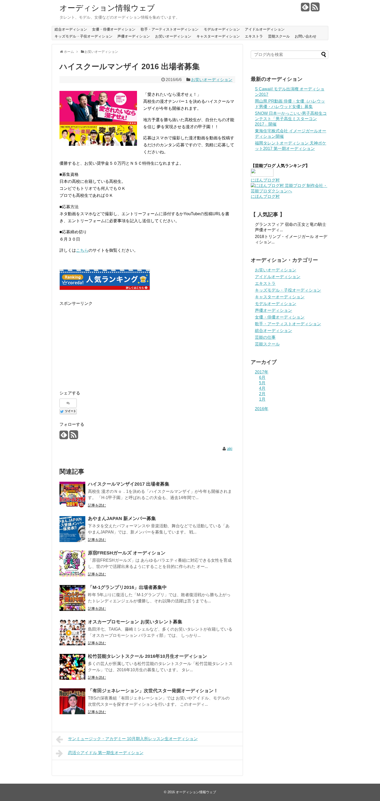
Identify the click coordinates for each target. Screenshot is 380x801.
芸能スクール (279, 36)
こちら (82, 250)
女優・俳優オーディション (113, 29)
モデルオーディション (222, 29)
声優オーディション (133, 36)
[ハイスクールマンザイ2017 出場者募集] (72, 495)
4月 (262, 388)
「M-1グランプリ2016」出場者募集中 (127, 587)
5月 (262, 383)
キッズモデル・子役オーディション (83, 36)
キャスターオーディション (218, 36)
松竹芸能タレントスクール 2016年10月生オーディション (147, 656)
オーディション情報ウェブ (107, 8)
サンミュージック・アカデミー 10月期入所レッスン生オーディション (133, 739)
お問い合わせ (305, 36)
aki (229, 448)
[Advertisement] (102, 343)
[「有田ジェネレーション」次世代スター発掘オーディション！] (72, 701)
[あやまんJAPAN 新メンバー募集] (72, 529)
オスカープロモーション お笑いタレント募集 (135, 621)
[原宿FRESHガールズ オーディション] (72, 563)
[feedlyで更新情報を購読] (305, 9)
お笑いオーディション (173, 36)
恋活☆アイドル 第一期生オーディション (105, 753)
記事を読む (97, 505)
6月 (262, 377)
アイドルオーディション (265, 29)
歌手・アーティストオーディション (170, 29)
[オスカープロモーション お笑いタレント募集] (72, 632)
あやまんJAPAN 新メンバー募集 (122, 518)
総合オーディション (71, 29)
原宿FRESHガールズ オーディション (126, 552)
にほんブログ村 (265, 180)
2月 (262, 394)
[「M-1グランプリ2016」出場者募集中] (72, 598)
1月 (262, 399)
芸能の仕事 (265, 337)
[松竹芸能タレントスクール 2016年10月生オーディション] (72, 667)
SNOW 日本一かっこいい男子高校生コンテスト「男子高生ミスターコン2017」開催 (291, 118)
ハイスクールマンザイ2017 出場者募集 (128, 484)
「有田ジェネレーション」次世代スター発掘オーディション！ (153, 690)
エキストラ (254, 36)
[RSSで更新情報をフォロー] (315, 9)
